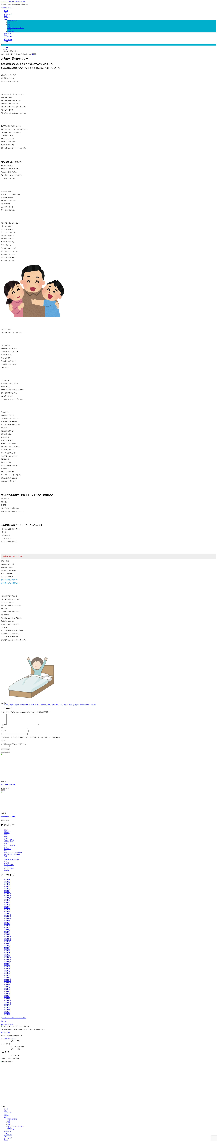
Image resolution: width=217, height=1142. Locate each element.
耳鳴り (6, 836)
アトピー (6, 866)
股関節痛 (7, 831)
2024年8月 (7, 922)
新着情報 (93, 705)
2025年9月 (7, 899)
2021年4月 (7, 993)
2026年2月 (7, 890)
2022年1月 (7, 977)
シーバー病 (10, 31)
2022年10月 (7, 961)
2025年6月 (7, 904)
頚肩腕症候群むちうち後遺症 (8, 816)
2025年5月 (7, 906)
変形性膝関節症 (12, 21)
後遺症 (34, 54)
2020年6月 (7, 1011)
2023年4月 (7, 950)
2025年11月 (7, 895)
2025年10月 (7, 897)
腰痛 (8, 26)
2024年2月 (7, 933)
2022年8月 (7, 965)
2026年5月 (7, 884)
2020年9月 (7, 1006)
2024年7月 (7, 924)
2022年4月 (7, 972)
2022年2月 (7, 975)
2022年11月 (7, 959)
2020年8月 (7, 1007)
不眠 (8, 22)
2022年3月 (7, 973)
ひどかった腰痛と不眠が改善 (8, 784)
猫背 (70, 705)
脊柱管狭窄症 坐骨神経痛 (12, 854)
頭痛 (8, 24)
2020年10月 (7, 1004)
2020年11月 (7, 1002)
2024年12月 (7, 915)
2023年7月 (7, 945)
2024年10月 (7, 918)
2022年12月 (7, 957)
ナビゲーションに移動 (18, 1)
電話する (3, 1021)
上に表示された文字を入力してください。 (13, 744)
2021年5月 (7, 991)
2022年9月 (7, 963)
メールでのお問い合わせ (8, 1039)
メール (3, 731)
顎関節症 (6, 833)
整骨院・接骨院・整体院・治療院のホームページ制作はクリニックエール (23, 1103)
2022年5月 (7, 970)
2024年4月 (7, 929)
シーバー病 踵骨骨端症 (11, 859)
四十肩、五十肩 (9, 865)
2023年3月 (7, 952)
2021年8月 (7, 986)
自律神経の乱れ (25, 705)
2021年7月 (7, 988)
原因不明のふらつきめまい (15, 28)
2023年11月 (7, 938)
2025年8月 (7, 901)
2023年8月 (7, 943)
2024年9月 (7, 920)
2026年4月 (7, 886)
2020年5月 (7, 1013)
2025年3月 (7, 909)
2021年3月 (7, 995)
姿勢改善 (76, 705)
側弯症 (6, 834)
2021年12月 (7, 979)
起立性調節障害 (85, 705)
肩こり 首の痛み (40, 705)
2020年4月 (7, 1014)
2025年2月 (7, 911)
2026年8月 (7, 879)
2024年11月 (7, 917)
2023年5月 (7, 949)
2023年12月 (7, 936)
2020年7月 (7, 1009)
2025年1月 (7, 913)
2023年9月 (7, 941)
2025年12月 (7, 893)
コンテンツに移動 (6, 1)
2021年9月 (7, 984)
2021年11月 (7, 981)
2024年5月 (7, 927)
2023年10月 (7, 940)
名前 (2, 727)
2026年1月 (7, 892)
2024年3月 (7, 931)
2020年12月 (7, 1000)
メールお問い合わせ (7, 1024)
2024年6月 (7, 925)
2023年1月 (7, 956)
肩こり (9, 29)
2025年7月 (7, 902)
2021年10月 (7, 982)
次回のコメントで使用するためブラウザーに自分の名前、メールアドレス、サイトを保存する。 (32, 737)
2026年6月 (7, 883)
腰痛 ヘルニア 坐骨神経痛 (13, 852)
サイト (3, 734)
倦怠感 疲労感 (14, 705)
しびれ (6, 829)
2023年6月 (7, 947)
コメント (3, 724)
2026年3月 (7, 888)
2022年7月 (7, 966)
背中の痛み (55, 705)
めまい (66, 705)
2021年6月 (7, 990)
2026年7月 (7, 881)
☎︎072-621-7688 (5, 1032)
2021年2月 (7, 997)
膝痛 (5, 850)
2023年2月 (7, 954)
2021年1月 (7, 998)
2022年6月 (7, 968)
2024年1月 (7, 934)
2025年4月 (7, 908)
